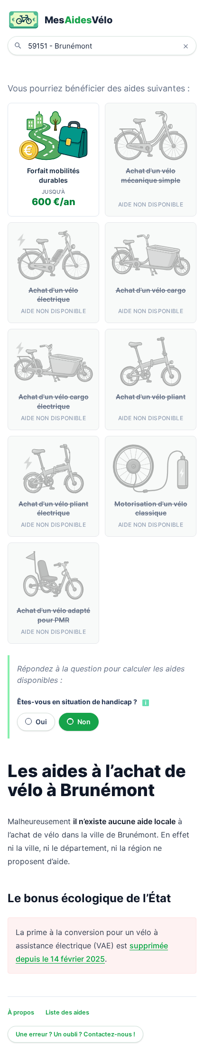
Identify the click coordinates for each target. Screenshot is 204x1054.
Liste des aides (67, 1012)
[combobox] (109, 46)
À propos (21, 1012)
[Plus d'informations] (144, 702)
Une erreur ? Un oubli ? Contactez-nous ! (75, 1034)
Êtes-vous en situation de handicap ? (77, 702)
